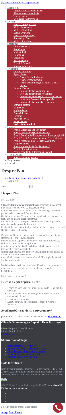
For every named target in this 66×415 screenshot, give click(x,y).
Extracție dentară (22, 104)
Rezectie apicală (21, 118)
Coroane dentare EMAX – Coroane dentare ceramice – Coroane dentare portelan (41, 98)
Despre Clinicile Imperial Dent (28, 10)
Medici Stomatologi (23, 41)
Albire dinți (19, 107)
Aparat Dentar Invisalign (32, 77)
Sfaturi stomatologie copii (26, 157)
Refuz (12, 412)
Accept (4, 412)
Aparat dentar (20, 74)
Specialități (12, 44)
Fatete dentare (20, 121)
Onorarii (11, 127)
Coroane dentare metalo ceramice (36, 93)
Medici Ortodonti (22, 32)
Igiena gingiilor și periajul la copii (23, 354)
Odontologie (20, 55)
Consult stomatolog (23, 71)
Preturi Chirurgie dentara (25, 149)
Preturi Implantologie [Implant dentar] (32, 146)
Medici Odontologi (23, 30)
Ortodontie (19, 57)
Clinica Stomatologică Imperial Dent (25, 178)
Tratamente (12, 68)
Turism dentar (20, 16)
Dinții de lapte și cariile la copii (22, 357)
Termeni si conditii (53, 385)
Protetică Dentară (22, 63)
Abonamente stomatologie (26, 13)
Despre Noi (13, 7)
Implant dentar (20, 110)
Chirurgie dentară (22, 46)
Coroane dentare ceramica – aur (35, 91)
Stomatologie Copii (23, 66)
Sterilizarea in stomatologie (27, 19)
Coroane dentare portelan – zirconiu (37, 102)
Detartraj (18, 116)
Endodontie (19, 49)
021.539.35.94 (8, 334)
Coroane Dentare (22, 88)
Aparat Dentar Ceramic (31, 80)
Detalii (18, 412)
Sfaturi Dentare (14, 154)
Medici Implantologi (23, 27)
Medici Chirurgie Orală (25, 24)
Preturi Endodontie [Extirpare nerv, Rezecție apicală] (39, 135)
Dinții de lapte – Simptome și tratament (26, 351)
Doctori (11, 21)
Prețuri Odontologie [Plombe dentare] (32, 132)
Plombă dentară (21, 113)
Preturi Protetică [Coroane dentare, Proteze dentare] (38, 138)
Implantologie (20, 52)
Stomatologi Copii (22, 38)
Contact (11, 163)
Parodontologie (21, 60)
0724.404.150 (54, 316)
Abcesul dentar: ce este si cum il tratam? (26, 348)
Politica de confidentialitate (14, 388)
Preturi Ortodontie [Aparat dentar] (30, 129)
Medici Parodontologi (24, 35)
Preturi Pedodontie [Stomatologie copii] (33, 152)
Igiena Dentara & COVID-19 (21, 345)
